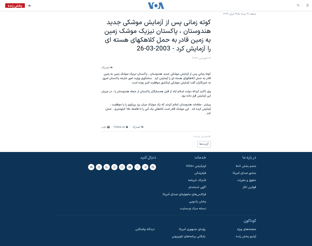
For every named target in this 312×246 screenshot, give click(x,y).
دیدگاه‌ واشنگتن (145, 229)
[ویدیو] (30, 5)
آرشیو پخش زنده (246, 236)
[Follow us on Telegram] (145, 167)
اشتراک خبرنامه (197, 180)
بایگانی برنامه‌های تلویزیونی (188, 236)
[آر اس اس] (107, 167)
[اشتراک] (91, 167)
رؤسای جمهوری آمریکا (192, 229)
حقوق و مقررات (246, 180)
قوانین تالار (249, 187)
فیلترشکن (200, 173)
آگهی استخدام (197, 187)
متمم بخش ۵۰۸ (246, 166)
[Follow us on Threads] (114, 167)
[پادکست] (99, 167)
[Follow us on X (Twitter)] (137, 167)
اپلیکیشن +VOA (196, 166)
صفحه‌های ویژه (246, 229)
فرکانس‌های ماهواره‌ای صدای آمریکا (184, 194)
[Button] (107, 67)
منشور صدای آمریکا (244, 173)
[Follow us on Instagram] (122, 167)
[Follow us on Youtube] (130, 167)
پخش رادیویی (197, 201)
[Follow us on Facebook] (153, 167)
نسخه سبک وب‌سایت (193, 209)
